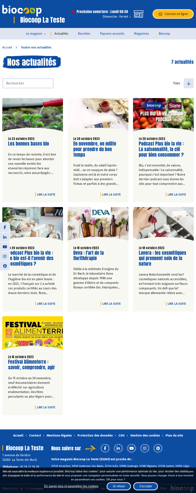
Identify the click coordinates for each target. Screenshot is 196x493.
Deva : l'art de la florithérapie (95, 255)
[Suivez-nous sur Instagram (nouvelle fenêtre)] (5, 256)
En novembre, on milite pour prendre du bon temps (95, 149)
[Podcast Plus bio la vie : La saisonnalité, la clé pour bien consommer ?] (163, 115)
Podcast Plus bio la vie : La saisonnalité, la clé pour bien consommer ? (161, 149)
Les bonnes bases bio (28, 144)
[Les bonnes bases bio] (32, 115)
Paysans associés (112, 33)
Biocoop (164, 33)
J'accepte (145, 486)
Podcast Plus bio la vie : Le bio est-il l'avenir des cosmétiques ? (30, 258)
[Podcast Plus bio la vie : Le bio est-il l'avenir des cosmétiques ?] (32, 224)
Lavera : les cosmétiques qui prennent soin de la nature (162, 258)
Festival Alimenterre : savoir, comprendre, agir (31, 364)
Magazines (141, 33)
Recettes (84, 33)
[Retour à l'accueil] (22, 11)
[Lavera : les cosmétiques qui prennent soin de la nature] (163, 224)
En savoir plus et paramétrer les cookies (71, 486)
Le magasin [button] (34, 33)
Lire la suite (47, 194)
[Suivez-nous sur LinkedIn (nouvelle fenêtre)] (5, 237)
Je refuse (119, 486)
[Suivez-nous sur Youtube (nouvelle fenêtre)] (5, 246)
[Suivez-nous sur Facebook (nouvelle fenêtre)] (5, 227)
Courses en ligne (176, 14)
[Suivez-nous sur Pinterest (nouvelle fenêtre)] (5, 265)
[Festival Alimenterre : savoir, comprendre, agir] (32, 334)
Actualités (61, 33)
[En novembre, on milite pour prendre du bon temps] (98, 115)
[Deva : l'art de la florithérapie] (98, 224)
